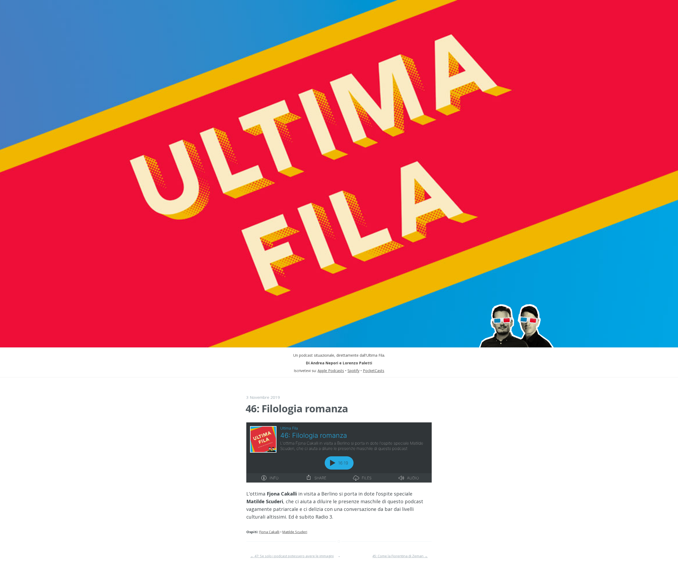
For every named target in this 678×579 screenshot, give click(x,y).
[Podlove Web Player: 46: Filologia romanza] (339, 452)
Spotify (353, 370)
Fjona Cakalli (269, 531)
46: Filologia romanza (297, 408)
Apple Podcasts (331, 370)
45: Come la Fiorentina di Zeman (400, 556)
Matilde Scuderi (294, 531)
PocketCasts (373, 370)
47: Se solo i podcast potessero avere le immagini (292, 556)
